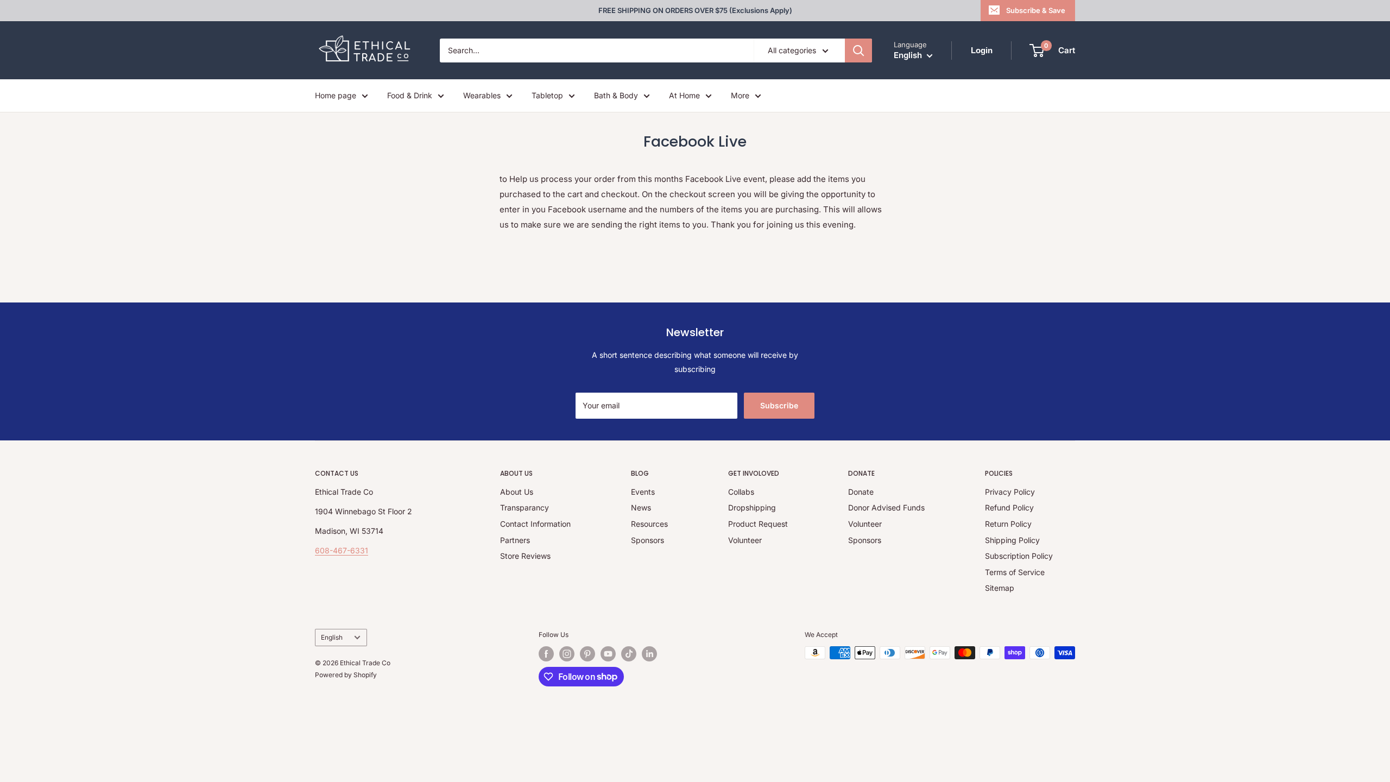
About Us (516, 491)
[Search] (858, 50)
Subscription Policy (1019, 555)
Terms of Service (1015, 572)
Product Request (758, 523)
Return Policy (1008, 523)
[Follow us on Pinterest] (587, 653)
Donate (861, 491)
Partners (515, 540)
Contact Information (535, 523)
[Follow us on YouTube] (608, 653)
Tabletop (547, 95)
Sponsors (647, 540)
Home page (335, 95)
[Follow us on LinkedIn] (649, 653)
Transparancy (524, 507)
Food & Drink (409, 95)
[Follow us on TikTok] (628, 653)
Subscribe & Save (1035, 10)
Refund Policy (1009, 507)
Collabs (741, 491)
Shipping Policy (1012, 540)
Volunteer (745, 540)
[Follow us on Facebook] (546, 653)
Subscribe (779, 405)
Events (643, 491)
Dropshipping (752, 507)
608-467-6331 (341, 550)
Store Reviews (525, 555)
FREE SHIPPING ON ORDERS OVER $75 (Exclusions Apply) (695, 10)
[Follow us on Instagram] (566, 653)
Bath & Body (616, 95)
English (332, 637)
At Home (684, 95)
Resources (649, 523)
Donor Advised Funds (886, 507)
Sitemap (999, 587)
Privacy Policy (1010, 491)
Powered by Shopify (346, 675)
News (641, 507)
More (740, 95)
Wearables (482, 95)
